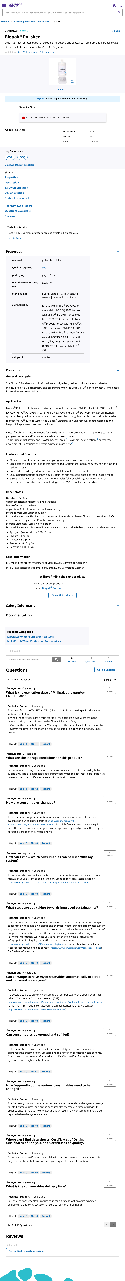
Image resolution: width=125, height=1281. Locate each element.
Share (117, 30)
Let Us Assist (15, 238)
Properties (11, 177)
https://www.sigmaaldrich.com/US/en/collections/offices (36, 1009)
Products (5, 21)
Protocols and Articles (18, 198)
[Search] (119, 12)
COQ (22, 157)
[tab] (7, 21)
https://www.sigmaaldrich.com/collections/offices (76, 947)
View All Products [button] (62, 595)
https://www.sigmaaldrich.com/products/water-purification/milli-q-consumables (48, 882)
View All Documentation (19, 164)
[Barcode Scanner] (114, 5)
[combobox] (62, 12)
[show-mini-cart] (121, 5)
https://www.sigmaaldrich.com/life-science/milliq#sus (35, 944)
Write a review (30, 52)
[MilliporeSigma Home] (15, 5)
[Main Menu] (4, 5)
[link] (15, 650)
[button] (110, 690)
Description (12, 182)
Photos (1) (62, 89)
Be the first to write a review (27, 1251)
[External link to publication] (66, 439)
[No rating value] (11, 52)
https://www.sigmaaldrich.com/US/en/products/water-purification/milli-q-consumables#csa (55, 1002)
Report (46, 744)
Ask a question (47, 52)
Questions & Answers (18, 211)
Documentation (14, 193)
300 (44, 267)
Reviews (10, 216)
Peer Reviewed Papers (18, 205)
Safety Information (16, 187)
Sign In (40, 98)
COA (9, 157)
